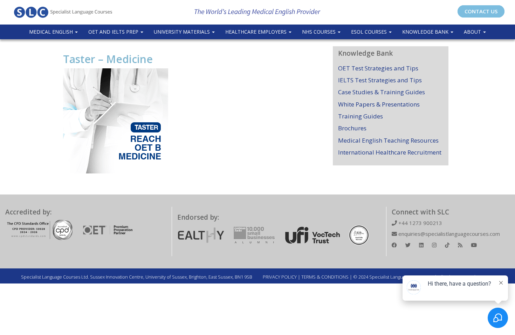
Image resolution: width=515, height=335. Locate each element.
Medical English (51, 31)
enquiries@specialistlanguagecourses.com (448, 233)
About (473, 31)
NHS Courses (319, 31)
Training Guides (360, 116)
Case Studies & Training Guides (381, 92)
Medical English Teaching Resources (388, 140)
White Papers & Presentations (379, 104)
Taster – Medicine (108, 59)
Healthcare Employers (256, 31)
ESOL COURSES (369, 31)
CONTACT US (481, 11)
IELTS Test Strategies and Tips (380, 80)
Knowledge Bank (426, 31)
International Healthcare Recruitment (389, 152)
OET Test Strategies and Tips (378, 68)
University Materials (182, 31)
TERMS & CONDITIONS (325, 277)
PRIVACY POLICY (280, 277)
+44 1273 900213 (419, 222)
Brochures (352, 128)
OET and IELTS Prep (114, 31)
